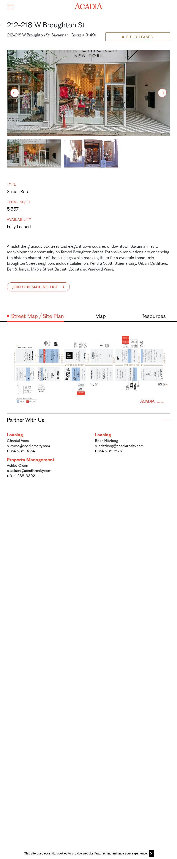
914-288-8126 (108, 451)
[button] (34, 153)
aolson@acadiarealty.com (29, 470)
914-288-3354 (21, 451)
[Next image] (162, 93)
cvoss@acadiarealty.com (28, 446)
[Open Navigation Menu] (10, 7)
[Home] (88, 6)
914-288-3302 (21, 476)
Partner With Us (25, 420)
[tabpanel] (88, 367)
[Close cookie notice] (151, 853)
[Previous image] (14, 93)
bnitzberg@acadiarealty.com (119, 446)
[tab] (35, 316)
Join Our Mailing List (35, 287)
